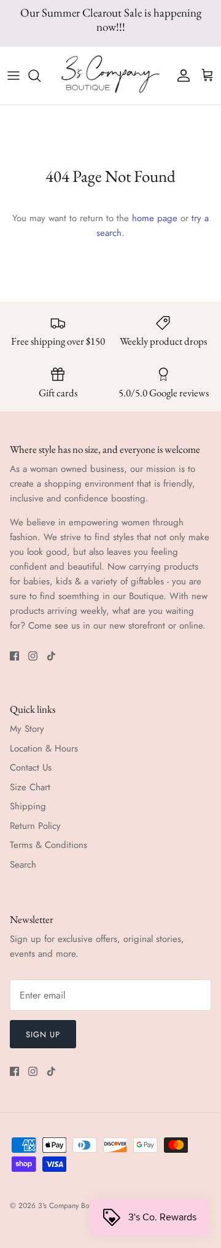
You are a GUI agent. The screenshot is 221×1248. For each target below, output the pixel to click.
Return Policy (35, 826)
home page (154, 218)
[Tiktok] (51, 656)
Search (23, 864)
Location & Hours (44, 748)
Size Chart (30, 787)
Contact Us (31, 767)
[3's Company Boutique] (110, 75)
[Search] (40, 75)
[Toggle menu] (13, 75)
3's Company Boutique (73, 1205)
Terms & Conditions (48, 845)
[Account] (180, 75)
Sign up (43, 1034)
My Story (27, 729)
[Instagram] (32, 656)
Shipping (28, 806)
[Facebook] (14, 656)
